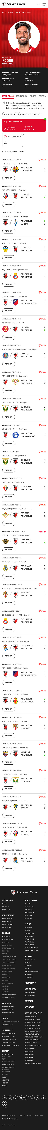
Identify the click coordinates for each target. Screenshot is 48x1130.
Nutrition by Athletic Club (33, 1063)
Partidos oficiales (31, 85)
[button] (24, 125)
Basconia (5, 954)
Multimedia (5, 906)
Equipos (10, 12)
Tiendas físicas (6, 1024)
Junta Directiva (29, 933)
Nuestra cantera (7, 1054)
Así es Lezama (6, 1056)
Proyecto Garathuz (8, 1064)
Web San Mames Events (32, 1034)
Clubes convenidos (8, 1061)
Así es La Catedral (7, 1033)
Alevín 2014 (5, 989)
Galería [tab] (42, 96)
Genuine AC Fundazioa (9, 995)
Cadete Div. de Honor (8, 968)
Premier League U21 (8, 948)
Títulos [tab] (33, 96)
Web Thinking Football (32, 1040)
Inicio (4, 12)
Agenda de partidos (8, 998)
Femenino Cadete (7, 971)
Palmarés (28, 962)
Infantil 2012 (6, 974)
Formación (5, 1069)
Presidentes (28, 974)
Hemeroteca (6, 909)
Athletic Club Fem (7, 939)
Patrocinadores (29, 939)
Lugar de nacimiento (32, 73)
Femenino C (5, 951)
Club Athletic (29, 909)
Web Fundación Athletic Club (33, 1037)
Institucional (29, 927)
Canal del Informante (31, 948)
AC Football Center (8, 1067)
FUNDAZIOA (29, 983)
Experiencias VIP (7, 1009)
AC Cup (4, 1077)
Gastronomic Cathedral (9, 1045)
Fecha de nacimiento (10, 73)
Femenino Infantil (7, 983)
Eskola (4, 1086)
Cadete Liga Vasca (7, 965)
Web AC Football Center (32, 1045)
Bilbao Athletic (7, 945)
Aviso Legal (39, 1115)
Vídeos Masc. (6, 918)
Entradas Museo (7, 1012)
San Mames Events (8, 1042)
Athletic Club (20, 12)
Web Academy (29, 1057)
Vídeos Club (6, 927)
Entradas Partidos (8, 1007)
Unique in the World (31, 1016)
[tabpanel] (24, 488)
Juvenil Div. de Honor (8, 959)
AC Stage (5, 1083)
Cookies (19, 1115)
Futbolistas (28, 965)
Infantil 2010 (6, 977)
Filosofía (27, 930)
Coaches (5, 1074)
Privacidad (28, 1115)
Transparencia (29, 942)
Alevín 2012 (5, 986)
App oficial (30, 1007)
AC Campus (5, 1080)
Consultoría (6, 1072)
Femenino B (5, 942)
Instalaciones (29, 936)
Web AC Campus (29, 1048)
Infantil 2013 (6, 980)
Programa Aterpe (30, 995)
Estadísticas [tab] (8, 96)
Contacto (29, 1001)
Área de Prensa (29, 945)
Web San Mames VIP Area (32, 1028)
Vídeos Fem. (5, 921)
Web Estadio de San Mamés (33, 1022)
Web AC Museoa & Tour (32, 1025)
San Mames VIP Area (8, 1039)
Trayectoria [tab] (21, 96)
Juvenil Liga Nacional (8, 962)
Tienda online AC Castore (10, 1021)
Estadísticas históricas (32, 971)
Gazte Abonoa (29, 906)
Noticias (4, 903)
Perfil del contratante (31, 950)
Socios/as (28, 903)
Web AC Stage (29, 1054)
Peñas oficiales (29, 912)
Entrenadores (29, 977)
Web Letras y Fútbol (31, 1043)
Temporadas (7, 85)
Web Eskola (28, 1060)
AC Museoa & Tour (8, 1036)
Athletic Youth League (9, 957)
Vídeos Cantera (7, 924)
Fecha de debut (8, 79)
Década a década (30, 959)
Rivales (27, 968)
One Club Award (30, 992)
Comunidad (28, 918)
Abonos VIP (28, 915)
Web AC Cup (28, 1051)
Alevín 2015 (5, 992)
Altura (27, 79)
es (37, 4)
